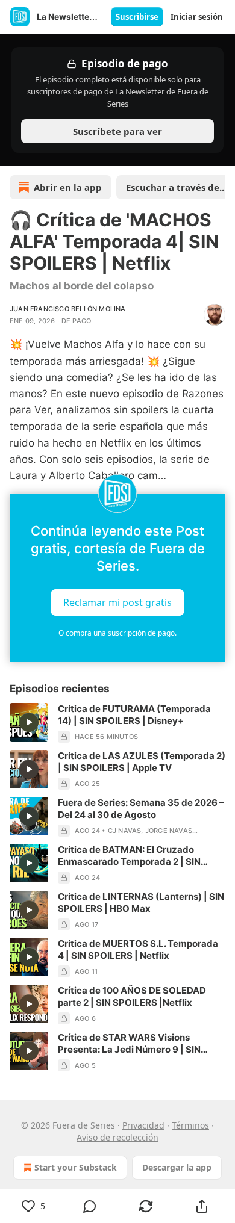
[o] (29, 722)
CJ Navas (125, 830)
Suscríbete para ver (117, 131)
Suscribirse (137, 16)
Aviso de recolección (117, 1137)
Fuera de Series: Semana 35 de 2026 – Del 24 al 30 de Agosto (141, 808)
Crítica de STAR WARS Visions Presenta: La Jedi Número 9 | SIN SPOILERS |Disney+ (129, 1044)
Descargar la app (177, 1167)
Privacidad (143, 1125)
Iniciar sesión (197, 16)
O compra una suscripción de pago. (117, 633)
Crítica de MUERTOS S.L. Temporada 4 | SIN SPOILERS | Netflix (138, 949)
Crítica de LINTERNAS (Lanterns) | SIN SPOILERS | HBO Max (141, 902)
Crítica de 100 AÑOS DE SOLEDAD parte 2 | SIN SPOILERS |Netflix (132, 996)
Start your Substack (75, 1167)
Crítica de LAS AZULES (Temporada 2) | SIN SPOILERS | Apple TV (141, 761)
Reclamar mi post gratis (117, 602)
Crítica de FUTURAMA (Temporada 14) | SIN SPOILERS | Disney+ (134, 714)
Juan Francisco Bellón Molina (68, 309)
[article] (117, 723)
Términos (190, 1125)
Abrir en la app (68, 187)
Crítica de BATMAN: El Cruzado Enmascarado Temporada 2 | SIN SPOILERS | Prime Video (129, 856)
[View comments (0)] (89, 1206)
